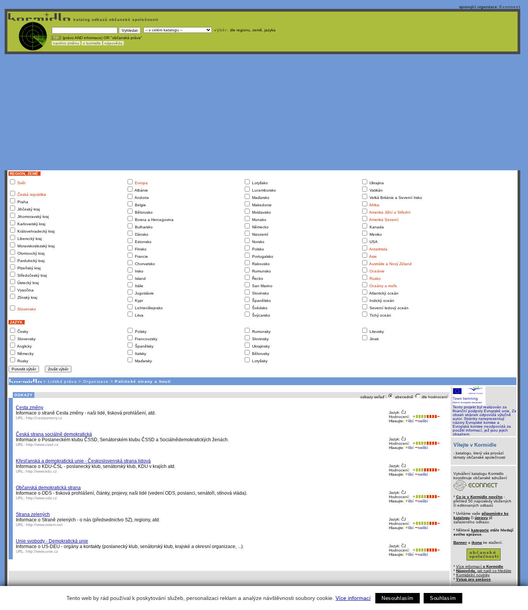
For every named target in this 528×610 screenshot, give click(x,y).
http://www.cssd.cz (42, 444)
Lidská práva (62, 381)
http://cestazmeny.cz (44, 418)
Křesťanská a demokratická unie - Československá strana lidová (83, 461)
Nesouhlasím (398, 598)
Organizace (96, 381)
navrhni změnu (66, 43)
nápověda (113, 43)
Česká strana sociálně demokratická (54, 434)
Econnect (509, 7)
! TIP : (56, 38)
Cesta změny (29, 407)
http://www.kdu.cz (41, 471)
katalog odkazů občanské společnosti (115, 19)
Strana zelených (33, 514)
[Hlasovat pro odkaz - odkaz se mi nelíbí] (432, 417)
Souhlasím (443, 598)
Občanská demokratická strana (48, 487)
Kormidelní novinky (473, 575)
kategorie (480, 530)
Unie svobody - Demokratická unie (52, 541)
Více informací (353, 598)
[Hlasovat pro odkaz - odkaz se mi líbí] (418, 417)
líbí (411, 421)
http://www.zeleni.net (44, 525)
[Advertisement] (262, 112)
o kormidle (92, 43)
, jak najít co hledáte (483, 571)
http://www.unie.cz (42, 551)
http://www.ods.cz (41, 498)
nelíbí (423, 421)
